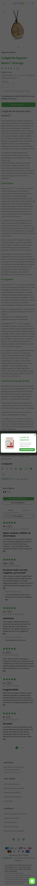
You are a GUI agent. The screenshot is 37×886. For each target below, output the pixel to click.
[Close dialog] (35, 435)
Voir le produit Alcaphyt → (27, 449)
